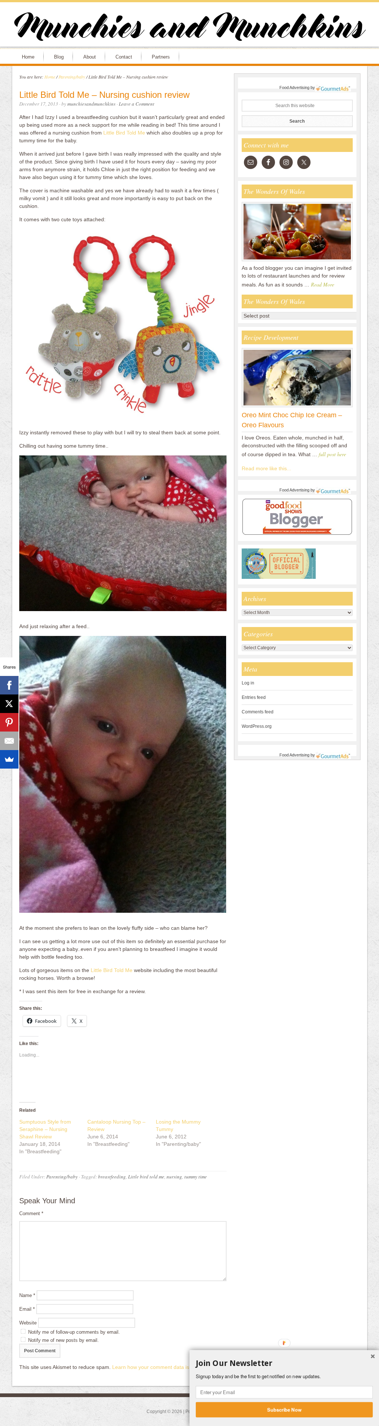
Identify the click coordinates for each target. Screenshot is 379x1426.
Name (27, 1295)
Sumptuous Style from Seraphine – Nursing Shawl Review (45, 1129)
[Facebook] (9, 685)
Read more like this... (266, 468)
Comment (31, 1213)
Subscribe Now (284, 1409)
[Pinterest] (9, 722)
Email (27, 1309)
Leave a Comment (136, 103)
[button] (284, 1363)
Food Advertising (294, 87)
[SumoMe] (9, 759)
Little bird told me (146, 1176)
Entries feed (254, 697)
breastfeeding (112, 1176)
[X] (9, 703)
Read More (322, 284)
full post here (332, 454)
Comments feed (258, 711)
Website (28, 1323)
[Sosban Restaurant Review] (297, 260)
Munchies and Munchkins (189, 28)
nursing (174, 1176)
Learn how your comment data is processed (163, 1367)
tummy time (195, 1176)
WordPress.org (257, 726)
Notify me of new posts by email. (63, 1340)
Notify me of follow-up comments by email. (74, 1332)
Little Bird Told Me (125, 133)
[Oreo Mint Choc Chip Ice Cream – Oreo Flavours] (297, 406)
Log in (248, 683)
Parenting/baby (62, 1176)
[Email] (9, 741)
